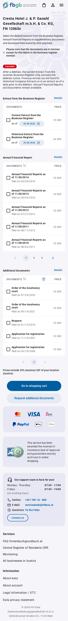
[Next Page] (53, 258)
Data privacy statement (18, 600)
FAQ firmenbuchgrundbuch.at (22, 541)
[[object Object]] (44, 279)
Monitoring (10, 554)
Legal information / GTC (19, 592)
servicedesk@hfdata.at (39, 504)
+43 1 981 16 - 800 (35, 499)
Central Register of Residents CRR (25, 547)
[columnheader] (26, 166)
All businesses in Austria (19, 561)
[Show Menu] (61, 5)
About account (12, 585)
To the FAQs (32, 510)
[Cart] (44, 5)
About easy (10, 578)
